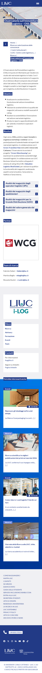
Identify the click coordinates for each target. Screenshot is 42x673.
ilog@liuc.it (9, 360)
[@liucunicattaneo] (27, 641)
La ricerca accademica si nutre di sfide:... (20, 551)
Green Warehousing (19, 153)
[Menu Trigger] (37, 3)
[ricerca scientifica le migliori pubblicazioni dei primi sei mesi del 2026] (21, 442)
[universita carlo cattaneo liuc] (16, 641)
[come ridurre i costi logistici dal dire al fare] (21, 487)
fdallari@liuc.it (22, 271)
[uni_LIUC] (24, 641)
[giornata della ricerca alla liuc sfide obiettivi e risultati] (21, 531)
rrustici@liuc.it (23, 280)
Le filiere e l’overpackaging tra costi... (19, 418)
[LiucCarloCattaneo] (20, 641)
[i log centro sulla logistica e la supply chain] (21, 306)
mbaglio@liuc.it (22, 275)
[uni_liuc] (12, 641)
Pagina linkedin (11, 367)
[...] (34, 418)
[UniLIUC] (4, 641)
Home (12, 43)
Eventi (7, 389)
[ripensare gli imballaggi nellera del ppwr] (21, 398)
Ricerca (8, 433)
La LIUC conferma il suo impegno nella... (20, 462)
